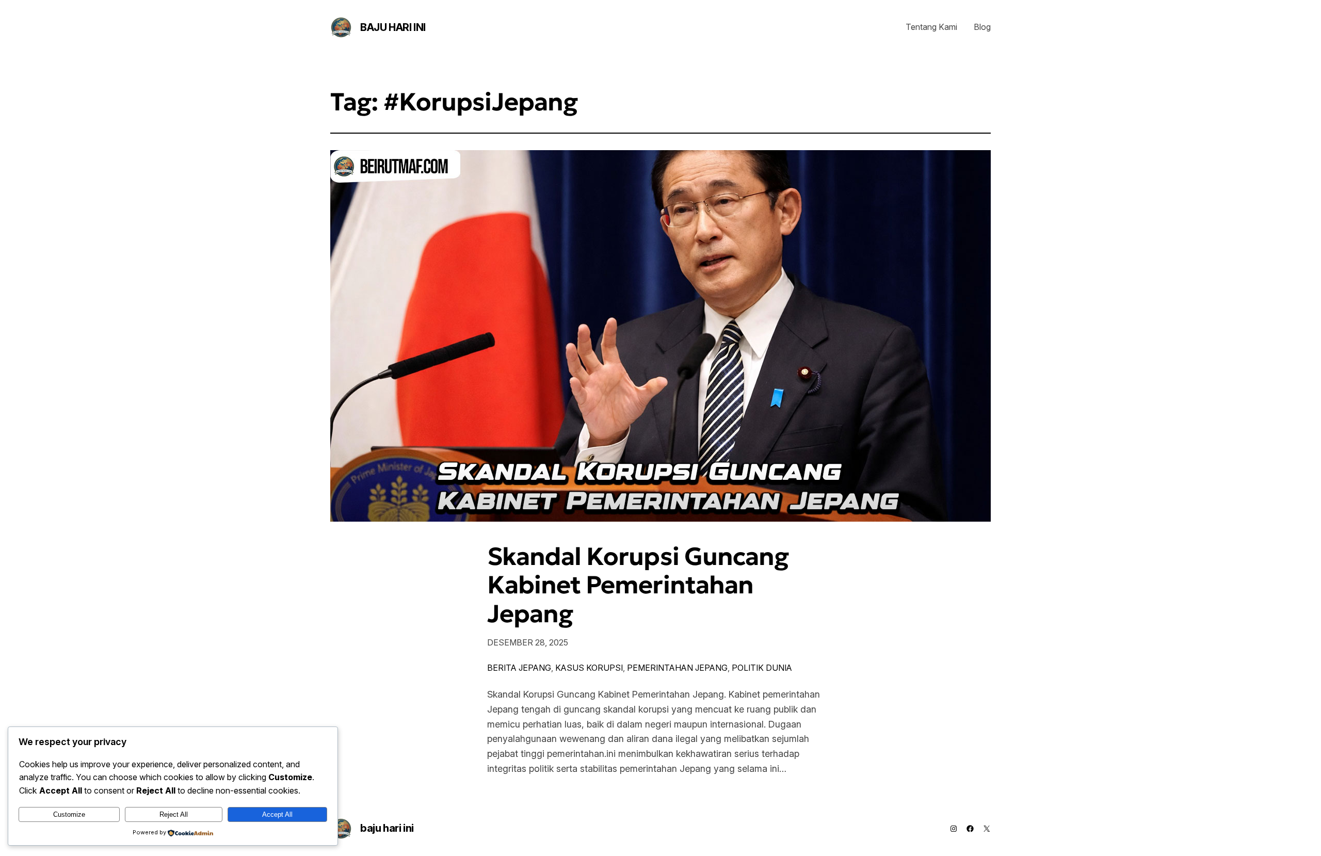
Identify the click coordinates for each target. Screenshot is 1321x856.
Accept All (277, 814)
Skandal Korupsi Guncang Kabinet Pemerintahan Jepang (637, 585)
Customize (69, 814)
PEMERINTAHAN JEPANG (677, 668)
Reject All (173, 814)
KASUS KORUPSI (589, 668)
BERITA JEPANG (519, 668)
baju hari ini (393, 27)
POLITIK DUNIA (762, 668)
